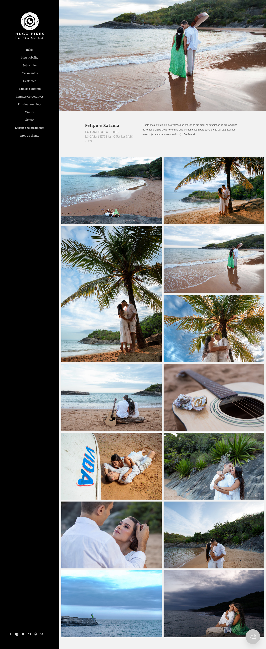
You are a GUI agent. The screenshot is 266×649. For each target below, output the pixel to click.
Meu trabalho (29, 57)
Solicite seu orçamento (29, 128)
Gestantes (29, 81)
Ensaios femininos (30, 104)
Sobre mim (30, 65)
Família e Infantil (30, 89)
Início (29, 49)
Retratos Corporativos (30, 96)
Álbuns (29, 120)
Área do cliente (29, 135)
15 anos (29, 112)
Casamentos (30, 73)
